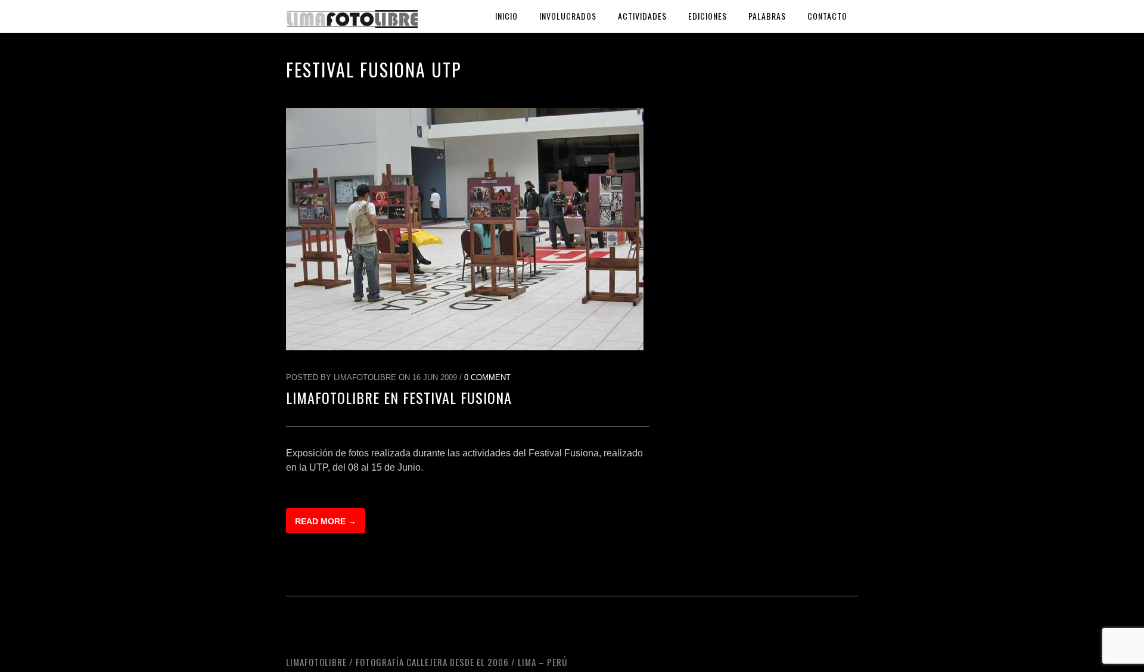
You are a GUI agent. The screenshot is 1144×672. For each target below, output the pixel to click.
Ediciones (707, 16)
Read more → (325, 521)
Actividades (642, 16)
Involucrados (567, 16)
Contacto (827, 16)
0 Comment (487, 377)
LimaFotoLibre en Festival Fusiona (399, 397)
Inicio (506, 16)
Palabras (767, 16)
